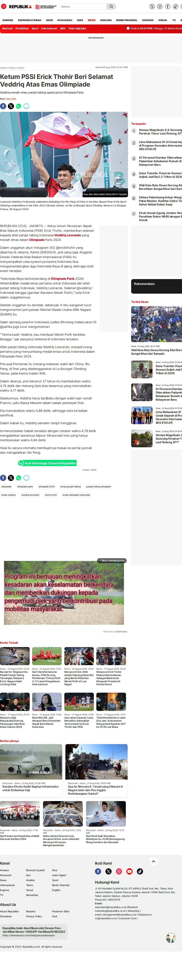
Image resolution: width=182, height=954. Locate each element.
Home (3, 67)
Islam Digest (59, 875)
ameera (7, 20)
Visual (29, 890)
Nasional (7, 28)
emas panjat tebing (70, 486)
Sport (35, 28)
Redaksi (30, 911)
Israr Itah (11, 98)
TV (174, 20)
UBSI (62, 28)
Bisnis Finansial (127, 20)
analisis (105, 20)
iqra (80, 20)
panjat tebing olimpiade (98, 486)
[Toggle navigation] (3, 6)
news (91, 20)
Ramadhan (32, 895)
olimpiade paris (25, 486)
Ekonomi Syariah (29, 20)
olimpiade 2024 (47, 486)
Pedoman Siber (60, 911)
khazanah (64, 20)
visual (162, 20)
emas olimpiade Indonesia (76, 494)
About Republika (9, 911)
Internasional (49, 28)
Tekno (29, 885)
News (12, 67)
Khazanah (5, 875)
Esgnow (4, 890)
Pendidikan (22, 28)
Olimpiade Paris (62, 279)
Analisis (30, 880)
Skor (54, 870)
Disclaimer (6, 916)
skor (49, 20)
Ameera (4, 870)
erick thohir (51, 494)
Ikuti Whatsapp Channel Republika (50, 463)
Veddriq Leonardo (67, 235)
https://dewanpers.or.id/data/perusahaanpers (28, 935)
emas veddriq (8, 494)
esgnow (148, 20)
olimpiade (6, 486)
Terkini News (140, 302)
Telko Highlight (77, 28)
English (56, 890)
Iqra (28, 875)
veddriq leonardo (30, 494)
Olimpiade (36, 240)
